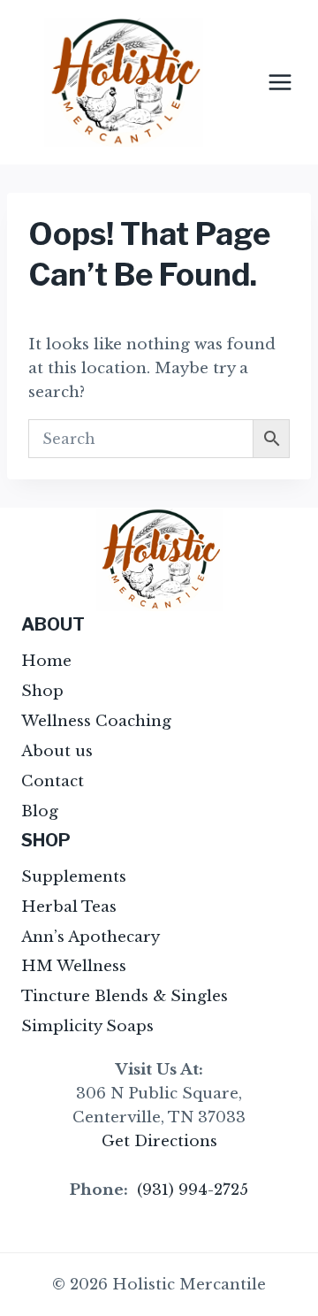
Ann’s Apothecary (90, 937)
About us (57, 751)
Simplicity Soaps (87, 1026)
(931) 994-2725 (192, 1190)
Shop (42, 691)
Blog (39, 811)
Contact (52, 781)
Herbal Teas (69, 907)
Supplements (73, 877)
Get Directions (159, 1141)
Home (46, 661)
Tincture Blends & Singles (124, 996)
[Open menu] (279, 82)
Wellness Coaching (96, 721)
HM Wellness (73, 966)
